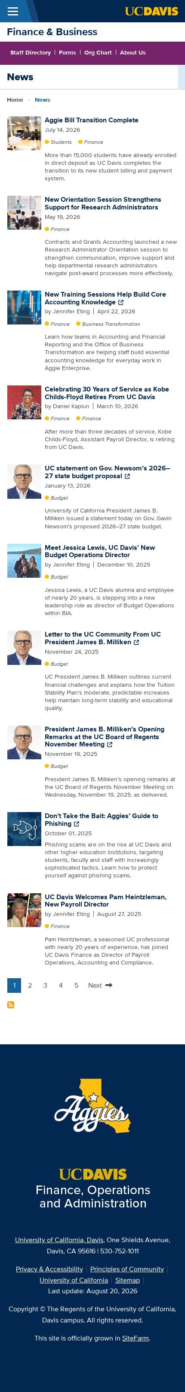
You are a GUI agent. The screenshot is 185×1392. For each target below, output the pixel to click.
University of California (74, 1280)
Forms (67, 52)
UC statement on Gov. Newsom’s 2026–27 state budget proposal (107, 472)
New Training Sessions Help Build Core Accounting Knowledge (105, 298)
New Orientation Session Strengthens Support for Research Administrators (103, 203)
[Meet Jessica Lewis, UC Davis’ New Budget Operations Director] (24, 560)
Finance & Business (52, 31)
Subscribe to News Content (10, 1004)
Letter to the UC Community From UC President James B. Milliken (103, 638)
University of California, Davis (59, 1240)
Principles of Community (127, 1269)
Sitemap (127, 1280)
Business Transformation (111, 324)
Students (61, 142)
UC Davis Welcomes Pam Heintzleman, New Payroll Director (105, 901)
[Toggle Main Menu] (13, 11)
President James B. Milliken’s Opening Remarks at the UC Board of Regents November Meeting (104, 736)
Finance (93, 142)
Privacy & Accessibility (49, 1269)
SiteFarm (135, 1338)
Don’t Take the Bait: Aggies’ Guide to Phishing (101, 819)
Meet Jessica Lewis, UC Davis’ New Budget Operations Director (100, 551)
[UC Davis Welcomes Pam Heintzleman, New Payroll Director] (24, 909)
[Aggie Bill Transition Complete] (24, 132)
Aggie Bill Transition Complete (92, 120)
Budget (59, 497)
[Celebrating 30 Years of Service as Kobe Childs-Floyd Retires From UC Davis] (24, 401)
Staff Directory (30, 52)
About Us (133, 52)
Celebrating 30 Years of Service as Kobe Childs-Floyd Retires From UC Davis (107, 393)
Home (15, 99)
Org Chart (98, 52)
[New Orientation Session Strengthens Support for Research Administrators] (24, 212)
